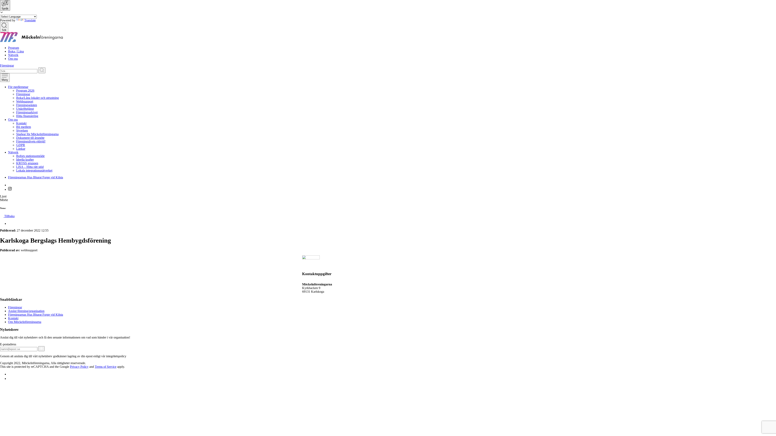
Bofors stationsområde (30, 156)
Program (13, 47)
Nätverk (13, 55)
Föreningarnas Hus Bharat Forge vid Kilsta (35, 177)
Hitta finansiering (27, 116)
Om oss (13, 58)
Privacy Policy (79, 366)
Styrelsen (22, 130)
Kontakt (21, 123)
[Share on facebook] (10, 223)
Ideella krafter (25, 159)
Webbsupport (24, 101)
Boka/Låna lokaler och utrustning (37, 98)
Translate (30, 20)
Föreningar (7, 65)
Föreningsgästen (26, 105)
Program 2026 (25, 90)
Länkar (20, 148)
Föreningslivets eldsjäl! (30, 141)
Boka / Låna (16, 51)
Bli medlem (23, 127)
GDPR (20, 145)
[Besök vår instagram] (10, 189)
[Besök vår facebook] (10, 185)
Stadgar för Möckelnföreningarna (37, 134)
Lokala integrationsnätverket (34, 170)
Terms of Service (105, 366)
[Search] (41, 70)
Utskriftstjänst (25, 108)
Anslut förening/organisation (26, 311)
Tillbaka (9, 216)
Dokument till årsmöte (30, 137)
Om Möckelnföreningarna (24, 322)
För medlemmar (18, 87)
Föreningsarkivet (27, 112)
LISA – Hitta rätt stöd (30, 167)
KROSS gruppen (27, 163)
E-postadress (8, 344)
